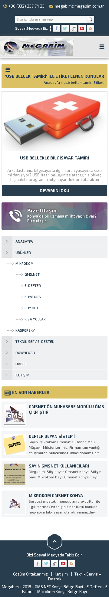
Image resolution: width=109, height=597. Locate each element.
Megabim (10, 586)
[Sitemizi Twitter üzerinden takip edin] (65, 28)
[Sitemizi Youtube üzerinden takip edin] (82, 28)
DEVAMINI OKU (54, 190)
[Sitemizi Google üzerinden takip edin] (73, 28)
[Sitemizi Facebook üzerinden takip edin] (56, 28)
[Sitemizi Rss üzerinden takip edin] (90, 28)
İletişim (61, 574)
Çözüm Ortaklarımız (30, 574)
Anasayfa (52, 82)
